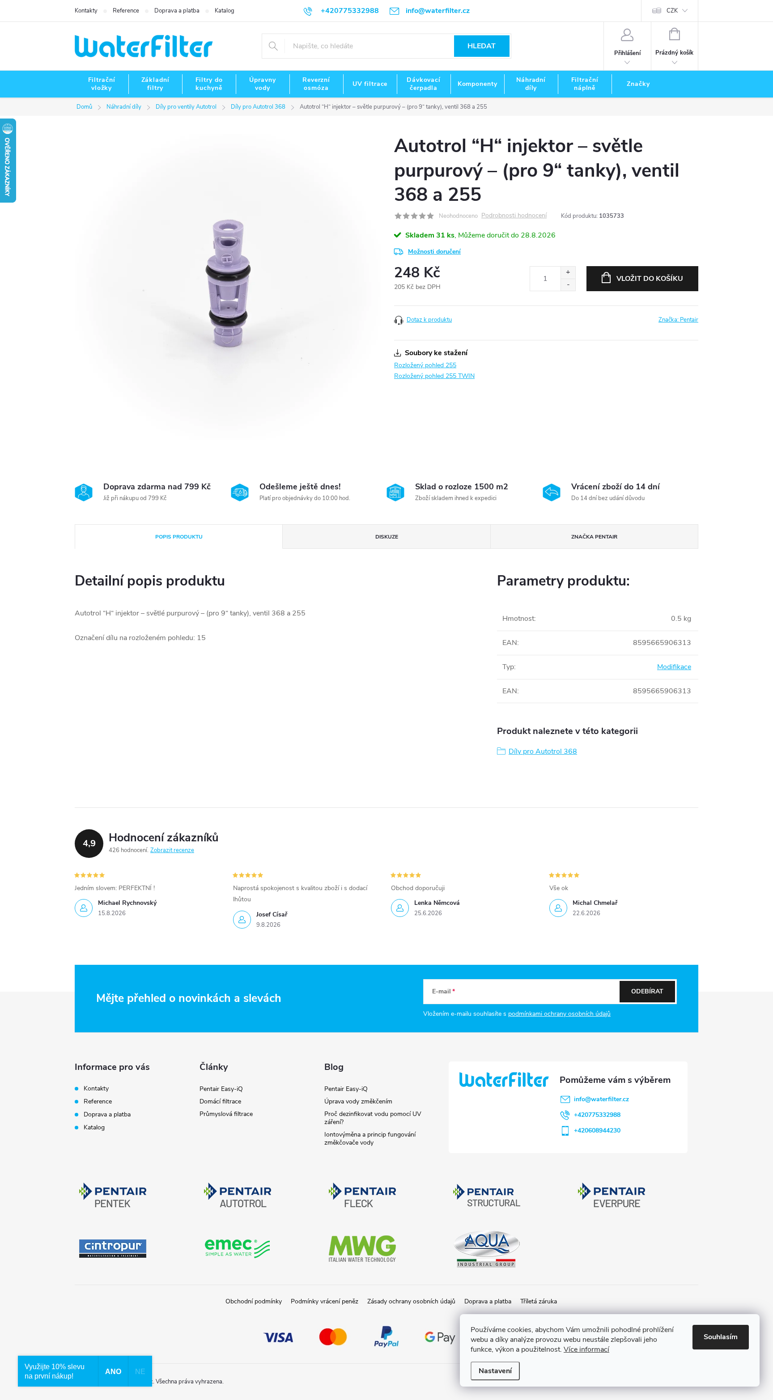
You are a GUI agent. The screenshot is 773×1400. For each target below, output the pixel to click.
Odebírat (647, 991)
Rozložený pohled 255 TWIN (434, 376)
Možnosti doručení (434, 251)
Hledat (481, 46)
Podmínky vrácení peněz (324, 1301)
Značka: (678, 320)
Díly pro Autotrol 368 (543, 751)
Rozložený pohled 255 (425, 365)
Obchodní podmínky (253, 1301)
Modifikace (674, 667)
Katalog (224, 11)
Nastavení (495, 1371)
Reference (126, 11)
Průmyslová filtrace (226, 1114)
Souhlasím (721, 1337)
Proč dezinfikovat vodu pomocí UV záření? (372, 1118)
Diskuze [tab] (386, 536)
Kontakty (86, 11)
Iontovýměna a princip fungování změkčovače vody (370, 1138)
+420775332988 (597, 1115)
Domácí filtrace (220, 1101)
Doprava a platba (177, 11)
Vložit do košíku (649, 279)
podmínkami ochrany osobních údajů (559, 1014)
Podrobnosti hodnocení (514, 216)
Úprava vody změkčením (358, 1101)
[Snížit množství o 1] (568, 285)
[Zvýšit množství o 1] (568, 273)
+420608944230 (597, 1130)
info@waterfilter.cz (601, 1099)
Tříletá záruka (538, 1301)
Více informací (586, 1349)
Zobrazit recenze (172, 850)
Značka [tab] (594, 536)
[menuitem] (101, 84)
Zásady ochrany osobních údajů (411, 1301)
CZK (672, 11)
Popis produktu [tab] (179, 536)
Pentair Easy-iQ (221, 1089)
